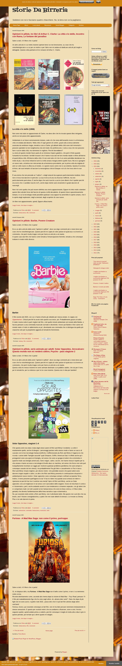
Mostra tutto (107, 393)
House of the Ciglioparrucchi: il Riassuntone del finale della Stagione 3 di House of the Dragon (101, 388)
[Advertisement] (100, 37)
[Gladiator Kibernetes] (101, 122)
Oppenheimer (17, 319)
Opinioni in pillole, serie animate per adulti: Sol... (102, 199)
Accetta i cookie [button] (114, 663)
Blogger (64, 652)
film (25, 341)
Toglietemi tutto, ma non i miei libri (100, 324)
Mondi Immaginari (99, 369)
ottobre (97, 173)
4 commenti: (35, 508)
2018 (95, 237)
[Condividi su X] (46, 210)
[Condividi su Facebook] (48, 210)
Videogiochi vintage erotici (101, 268)
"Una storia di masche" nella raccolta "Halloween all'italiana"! (100, 263)
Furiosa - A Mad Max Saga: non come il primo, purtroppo (40, 518)
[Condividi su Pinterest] (50, 210)
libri (28, 212)
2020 (95, 232)
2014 (95, 247)
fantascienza (22, 212)
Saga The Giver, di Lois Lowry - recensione (100, 297)
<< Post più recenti (18, 630)
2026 (95, 161)
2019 (95, 234)
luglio (97, 181)
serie (48, 510)
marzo (97, 215)
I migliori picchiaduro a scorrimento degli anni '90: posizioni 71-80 (101, 291)
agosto (97, 179)
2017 (95, 239)
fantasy (21, 341)
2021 (95, 229)
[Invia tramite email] (43, 210)
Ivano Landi (97, 332)
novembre (98, 171)
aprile (97, 213)
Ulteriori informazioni (86, 2)
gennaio (97, 221)
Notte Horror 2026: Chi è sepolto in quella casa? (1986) (100, 377)
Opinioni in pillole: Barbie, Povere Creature (33, 220)
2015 (95, 245)
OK (98, 2)
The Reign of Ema (99, 355)
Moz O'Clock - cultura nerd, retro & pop (100, 362)
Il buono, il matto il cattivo (100, 283)
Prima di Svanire (99, 338)
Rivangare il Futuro (100, 349)
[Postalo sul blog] (44, 210)
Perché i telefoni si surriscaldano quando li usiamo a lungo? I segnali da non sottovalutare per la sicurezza (101, 343)
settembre (98, 176)
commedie (29, 510)
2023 (95, 224)
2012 (95, 253)
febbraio (98, 218)
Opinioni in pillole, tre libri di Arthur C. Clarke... (101, 188)
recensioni (32, 212)
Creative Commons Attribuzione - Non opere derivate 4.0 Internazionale (100, 473)
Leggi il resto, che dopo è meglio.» (22, 205)
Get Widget (108, 86)
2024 (95, 166)
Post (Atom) (22, 634)
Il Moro (97, 430)
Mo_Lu (97, 433)
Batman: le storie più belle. (101, 287)
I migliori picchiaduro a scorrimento (100, 272)
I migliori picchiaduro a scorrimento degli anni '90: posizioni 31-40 (101, 278)
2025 (95, 163)
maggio (97, 210)
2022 (95, 226)
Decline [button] (101, 663)
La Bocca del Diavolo (99, 370)
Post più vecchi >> (80, 630)
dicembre (98, 168)
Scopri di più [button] (23, 664)
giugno (97, 184)
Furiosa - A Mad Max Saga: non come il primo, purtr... (101, 205)
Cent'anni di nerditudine (97, 317)
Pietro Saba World (99, 373)
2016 (95, 242)
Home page (49, 630)
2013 (95, 250)
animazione (22, 510)
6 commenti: (35, 210)
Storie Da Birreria (40, 10)
